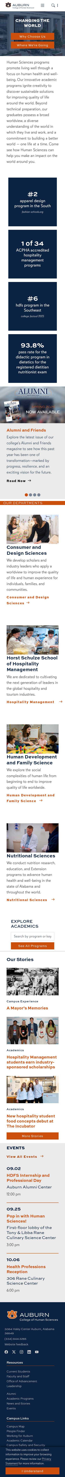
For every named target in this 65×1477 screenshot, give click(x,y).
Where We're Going (32, 45)
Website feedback (16, 1344)
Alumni (11, 1394)
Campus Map (15, 1426)
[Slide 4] (38, 494)
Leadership (14, 1386)
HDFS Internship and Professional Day (28, 1177)
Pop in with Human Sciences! (26, 1218)
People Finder (16, 1431)
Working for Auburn (20, 1436)
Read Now (16, 480)
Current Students (18, 1371)
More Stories (32, 1136)
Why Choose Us (32, 36)
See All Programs (32, 946)
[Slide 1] (26, 494)
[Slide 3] (34, 494)
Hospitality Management (30, 701)
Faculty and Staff (18, 1376)
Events (11, 1408)
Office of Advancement (22, 1381)
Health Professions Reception (26, 1268)
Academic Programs (20, 1398)
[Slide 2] (30, 494)
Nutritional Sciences (27, 899)
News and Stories (18, 1403)
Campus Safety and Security (26, 1445)
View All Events (22, 1156)
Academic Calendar (20, 1440)
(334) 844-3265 (15, 1339)
